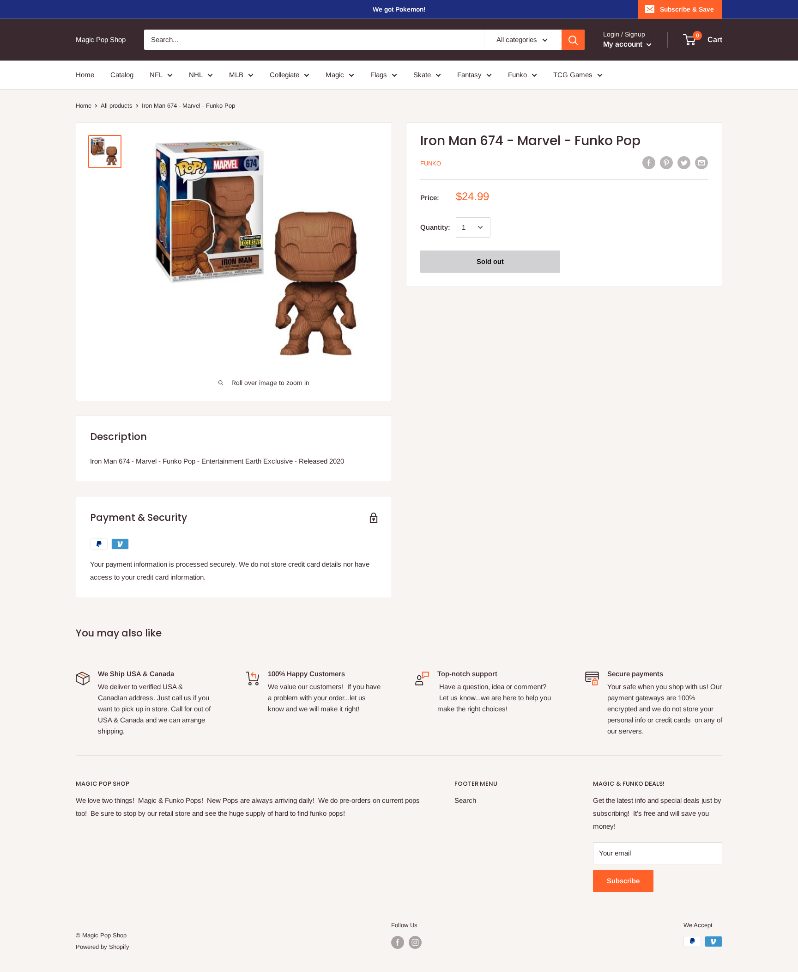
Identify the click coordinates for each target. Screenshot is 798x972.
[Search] (573, 40)
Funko (430, 163)
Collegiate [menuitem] (284, 75)
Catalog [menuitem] (121, 75)
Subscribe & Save (687, 9)
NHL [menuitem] (196, 75)
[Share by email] (701, 162)
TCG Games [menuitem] (572, 75)
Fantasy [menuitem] (469, 75)
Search (465, 800)
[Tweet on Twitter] (683, 162)
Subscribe (623, 881)
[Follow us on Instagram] (415, 942)
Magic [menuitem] (335, 75)
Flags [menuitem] (378, 75)
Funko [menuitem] (517, 75)
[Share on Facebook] (648, 162)
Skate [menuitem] (422, 75)
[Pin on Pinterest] (666, 162)
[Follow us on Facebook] (397, 942)
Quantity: (435, 227)
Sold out (490, 261)
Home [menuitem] (85, 75)
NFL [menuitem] (156, 75)
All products (117, 105)
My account (623, 44)
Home (83, 105)
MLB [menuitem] (236, 75)
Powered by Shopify (102, 946)
